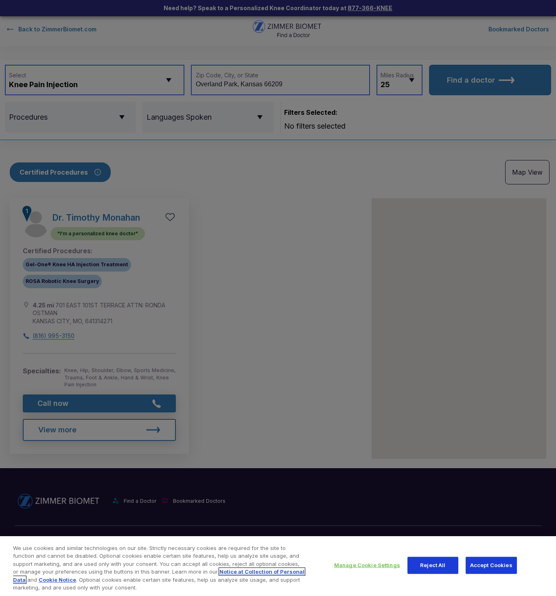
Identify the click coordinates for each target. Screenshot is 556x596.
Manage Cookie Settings (367, 565)
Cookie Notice (57, 579)
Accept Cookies (491, 565)
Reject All (432, 565)
